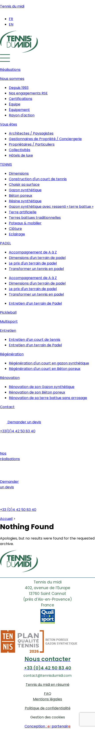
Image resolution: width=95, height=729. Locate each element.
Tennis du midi (12, 6)
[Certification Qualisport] (47, 619)
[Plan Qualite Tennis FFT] (47, 652)
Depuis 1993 (18, 87)
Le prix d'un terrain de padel (33, 263)
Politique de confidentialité (47, 708)
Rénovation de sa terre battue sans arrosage (48, 397)
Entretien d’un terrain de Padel (35, 303)
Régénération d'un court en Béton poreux (44, 368)
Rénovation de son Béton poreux (37, 392)
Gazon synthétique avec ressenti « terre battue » (51, 206)
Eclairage (17, 234)
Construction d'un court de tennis (38, 179)
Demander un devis (24, 422)
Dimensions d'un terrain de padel (37, 257)
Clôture (15, 228)
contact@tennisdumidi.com (47, 675)
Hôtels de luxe (21, 155)
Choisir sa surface (24, 184)
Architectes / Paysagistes (31, 133)
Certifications (20, 98)
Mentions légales (47, 699)
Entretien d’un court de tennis (34, 339)
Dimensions (19, 173)
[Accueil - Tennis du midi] (19, 51)
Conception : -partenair (47, 726)
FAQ (47, 693)
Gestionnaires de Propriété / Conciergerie (45, 138)
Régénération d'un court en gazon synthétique (49, 363)
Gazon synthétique (25, 190)
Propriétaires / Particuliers (32, 144)
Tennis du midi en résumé (47, 684)
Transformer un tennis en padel (36, 268)
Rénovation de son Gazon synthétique (41, 386)
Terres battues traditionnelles (35, 217)
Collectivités (19, 149)
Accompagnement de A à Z (33, 252)
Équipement (19, 109)
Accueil (6, 518)
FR (11, 18)
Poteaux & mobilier (25, 223)
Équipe (14, 104)
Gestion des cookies (47, 717)
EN (11, 24)
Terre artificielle (22, 212)
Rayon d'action (21, 115)
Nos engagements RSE (28, 93)
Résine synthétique (25, 201)
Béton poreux (20, 195)
